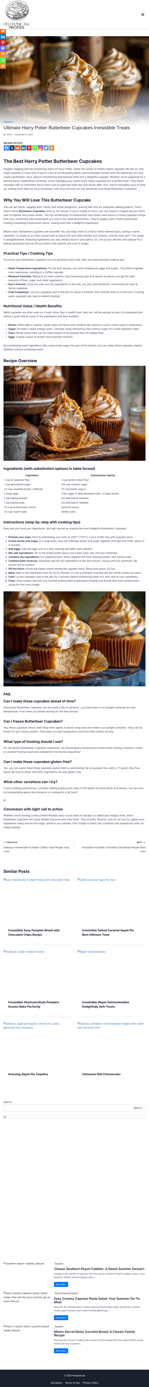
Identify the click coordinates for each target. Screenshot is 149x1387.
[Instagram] (40, 147)
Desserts (8, 122)
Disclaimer (56, 1382)
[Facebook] (6, 147)
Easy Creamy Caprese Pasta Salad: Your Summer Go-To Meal (97, 1300)
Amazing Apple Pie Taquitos (28, 1074)
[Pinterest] (29, 147)
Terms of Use (72, 1382)
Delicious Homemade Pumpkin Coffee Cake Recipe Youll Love (36, 847)
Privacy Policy (90, 1382)
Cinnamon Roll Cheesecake (101, 1074)
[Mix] (3, 54)
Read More (61, 1284)
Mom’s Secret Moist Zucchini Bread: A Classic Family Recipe (94, 1333)
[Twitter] (46, 147)
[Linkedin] (23, 147)
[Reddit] (17, 147)
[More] (51, 147)
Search (7, 1102)
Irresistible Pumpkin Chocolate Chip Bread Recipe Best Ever (114, 847)
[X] (12, 147)
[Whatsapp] (34, 147)
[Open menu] (143, 14)
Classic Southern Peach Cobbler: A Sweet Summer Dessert (99, 1269)
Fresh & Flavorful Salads (66, 1293)
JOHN (9, 134)
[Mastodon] (3, 48)
